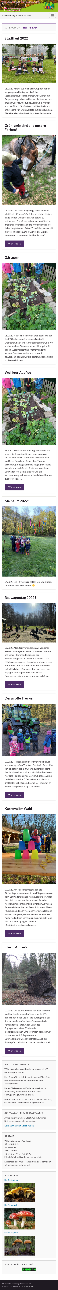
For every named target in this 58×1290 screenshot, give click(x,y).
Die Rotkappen (11, 1232)
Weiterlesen (14, 243)
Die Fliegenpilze (11, 1205)
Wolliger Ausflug (18, 372)
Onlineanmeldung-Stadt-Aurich (19, 1125)
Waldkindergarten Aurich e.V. (17, 15)
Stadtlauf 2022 (16, 38)
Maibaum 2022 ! (17, 501)
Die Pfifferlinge (11, 1180)
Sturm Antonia (16, 947)
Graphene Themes (26, 1286)
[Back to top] (51, 1283)
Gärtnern (12, 257)
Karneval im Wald (18, 808)
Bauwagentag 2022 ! (20, 597)
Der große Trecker (19, 698)
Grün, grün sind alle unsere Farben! (25, 127)
